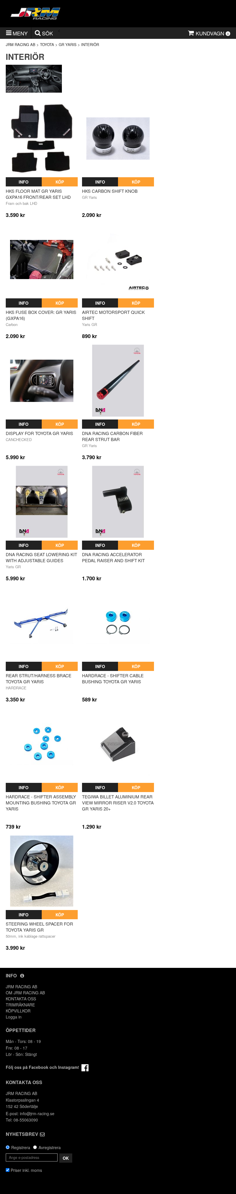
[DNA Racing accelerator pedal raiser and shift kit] (118, 502)
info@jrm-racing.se (37, 1113)
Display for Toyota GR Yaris (39, 433)
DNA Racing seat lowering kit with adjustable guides (41, 557)
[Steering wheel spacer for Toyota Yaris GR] (42, 871)
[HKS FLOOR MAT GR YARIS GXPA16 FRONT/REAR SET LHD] (42, 138)
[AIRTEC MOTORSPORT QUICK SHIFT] (118, 259)
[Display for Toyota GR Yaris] (42, 381)
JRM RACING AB (20, 44)
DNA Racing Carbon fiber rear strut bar (112, 436)
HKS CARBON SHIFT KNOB (110, 191)
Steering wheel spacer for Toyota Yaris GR (39, 927)
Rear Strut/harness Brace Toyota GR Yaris (38, 678)
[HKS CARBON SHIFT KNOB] (118, 138)
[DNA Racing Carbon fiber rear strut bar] (118, 381)
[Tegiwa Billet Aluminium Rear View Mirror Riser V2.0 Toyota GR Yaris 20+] (118, 744)
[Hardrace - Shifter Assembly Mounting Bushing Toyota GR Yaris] (42, 744)
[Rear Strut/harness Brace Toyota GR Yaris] (42, 623)
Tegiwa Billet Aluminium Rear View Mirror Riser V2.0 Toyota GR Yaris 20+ (118, 803)
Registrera (20, 1147)
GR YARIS (68, 44)
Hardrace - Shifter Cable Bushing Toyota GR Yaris (113, 678)
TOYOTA (47, 44)
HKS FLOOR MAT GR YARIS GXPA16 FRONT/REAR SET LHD (38, 194)
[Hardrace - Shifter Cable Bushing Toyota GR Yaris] (118, 623)
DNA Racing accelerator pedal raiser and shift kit (113, 557)
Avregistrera (50, 1147)
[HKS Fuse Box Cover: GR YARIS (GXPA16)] (42, 259)
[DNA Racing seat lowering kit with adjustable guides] (42, 502)
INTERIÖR (90, 44)
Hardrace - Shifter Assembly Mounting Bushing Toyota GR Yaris (41, 803)
